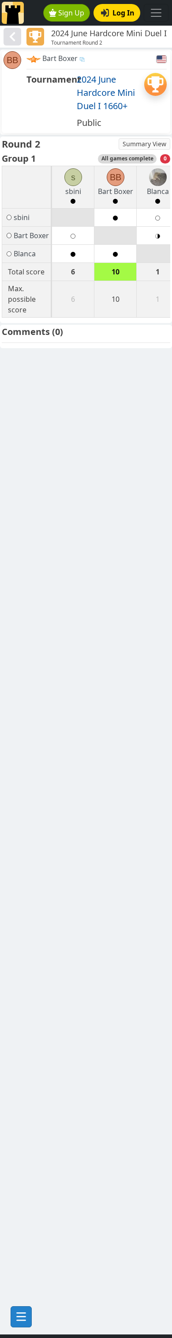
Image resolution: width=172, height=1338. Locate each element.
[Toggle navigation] (156, 13)
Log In (123, 13)
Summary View (144, 144)
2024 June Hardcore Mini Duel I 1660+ (106, 92)
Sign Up (71, 13)
